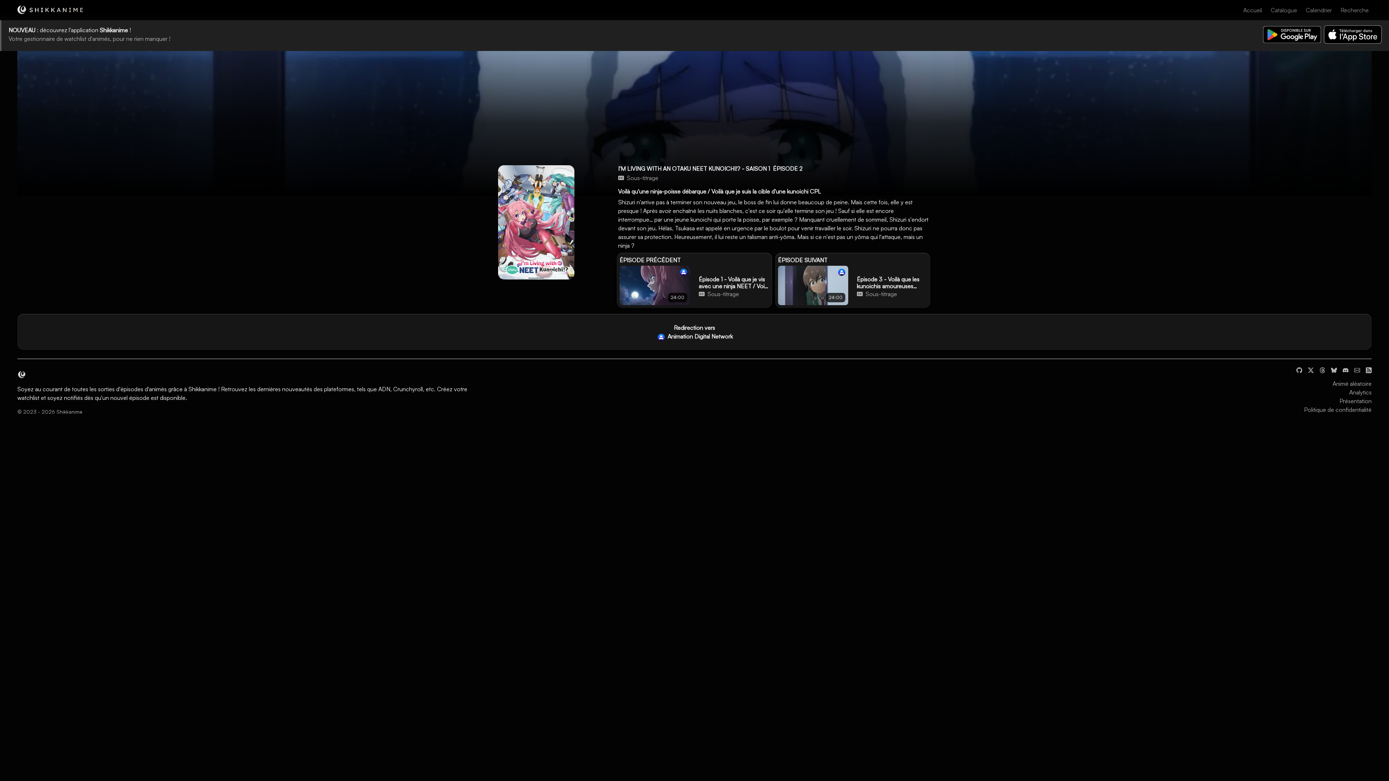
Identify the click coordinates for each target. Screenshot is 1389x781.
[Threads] (1322, 369)
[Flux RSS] (1369, 369)
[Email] (1357, 369)
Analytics (1360, 392)
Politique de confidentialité (1338, 409)
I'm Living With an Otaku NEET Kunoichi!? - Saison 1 (694, 168)
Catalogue (1284, 10)
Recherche (1355, 10)
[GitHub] (1299, 369)
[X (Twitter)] (1311, 369)
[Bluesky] (1334, 369)
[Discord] (1345, 369)
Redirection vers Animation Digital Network (699, 332)
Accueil (1252, 10)
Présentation (1355, 401)
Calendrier (1319, 10)
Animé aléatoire (1352, 383)
